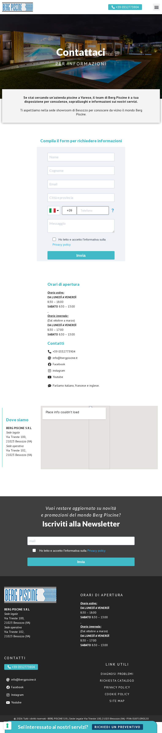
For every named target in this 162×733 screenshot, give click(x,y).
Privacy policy (62, 244)
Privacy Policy (117, 687)
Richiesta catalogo (117, 680)
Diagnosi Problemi (117, 674)
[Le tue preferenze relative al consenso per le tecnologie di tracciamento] (7, 726)
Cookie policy (117, 694)
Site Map (117, 701)
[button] (156, 7)
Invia (81, 255)
